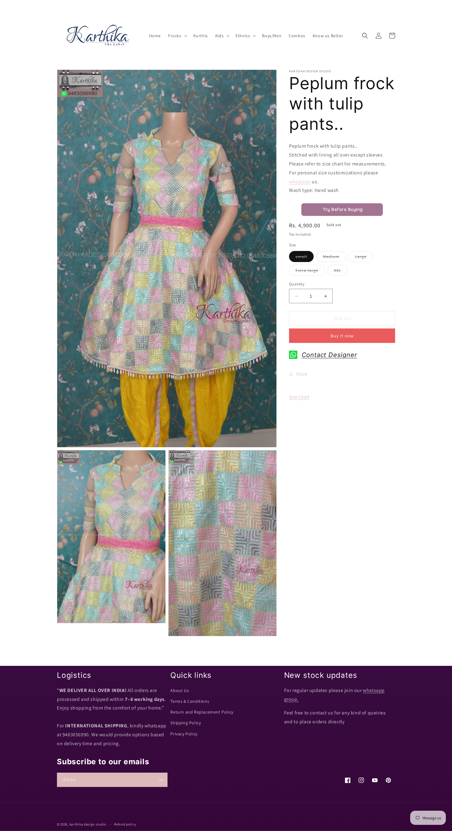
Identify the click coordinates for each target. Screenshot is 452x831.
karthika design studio (87, 824)
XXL (341, 271)
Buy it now (342, 336)
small (304, 257)
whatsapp (300, 181)
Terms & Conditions (189, 701)
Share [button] (301, 374)
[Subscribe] (160, 780)
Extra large (310, 271)
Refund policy (125, 824)
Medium (334, 257)
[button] (177, 35)
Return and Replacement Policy (201, 712)
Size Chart (299, 397)
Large (364, 257)
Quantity (296, 284)
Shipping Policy (185, 723)
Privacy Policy (183, 734)
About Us (179, 690)
